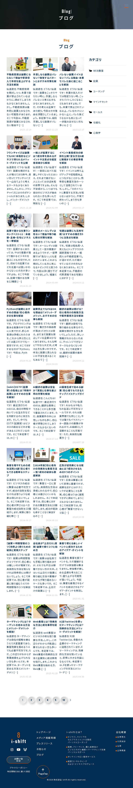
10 (64, 700)
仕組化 (97, 122)
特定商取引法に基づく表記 (18, 771)
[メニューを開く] (126, 6)
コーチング (99, 91)
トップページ (43, 732)
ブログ (40, 755)
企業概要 (121, 750)
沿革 (119, 746)
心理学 (97, 132)
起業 (95, 80)
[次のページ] (70, 700)
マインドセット (100, 101)
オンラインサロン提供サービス (82, 756)
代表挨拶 (121, 741)
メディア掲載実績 (46, 738)
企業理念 (121, 736)
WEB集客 (98, 70)
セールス (98, 111)
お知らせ (41, 749)
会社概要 (121, 732)
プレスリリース (44, 743)
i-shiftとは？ (74, 732)
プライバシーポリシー (19, 768)
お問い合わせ (18, 760)
